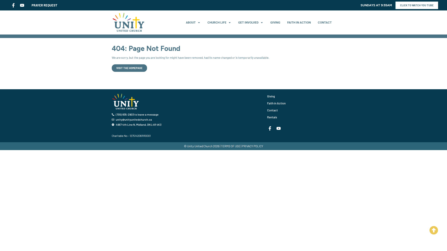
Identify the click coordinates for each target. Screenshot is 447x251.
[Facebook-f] (13, 5)
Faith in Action (299, 22)
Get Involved (248, 22)
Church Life (216, 22)
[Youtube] (22, 5)
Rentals (272, 117)
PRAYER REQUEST (44, 5)
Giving (275, 22)
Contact (325, 22)
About (191, 22)
